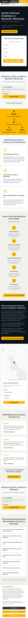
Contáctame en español (14, 41)
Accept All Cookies (14, 615)
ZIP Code (5, 389)
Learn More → (6, 93)
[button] (14, 362)
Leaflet (10, 379)
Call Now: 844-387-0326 (10, 31)
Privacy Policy (11, 604)
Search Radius (6, 395)
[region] (14, 601)
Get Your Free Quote (13, 476)
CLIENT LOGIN (14, 1)
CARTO (25, 379)
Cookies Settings (14, 608)
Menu (26, 4)
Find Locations (14, 402)
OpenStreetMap (15, 379)
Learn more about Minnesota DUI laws (12, 338)
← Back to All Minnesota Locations (14, 103)
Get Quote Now (14, 96)
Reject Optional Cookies (14, 611)
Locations (23, 1)
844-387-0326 (5, 1)
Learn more (5, 504)
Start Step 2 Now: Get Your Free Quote (14, 295)
